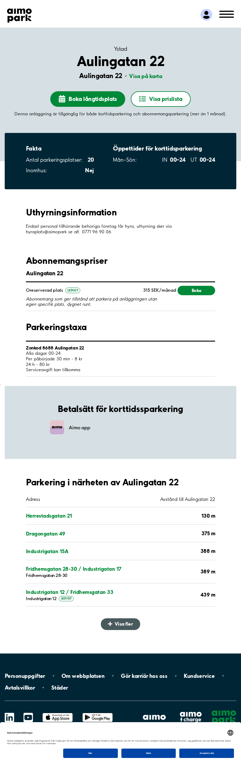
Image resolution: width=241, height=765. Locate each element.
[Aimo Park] (19, 14)
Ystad (120, 48)
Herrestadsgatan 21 (49, 515)
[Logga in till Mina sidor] (206, 14)
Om (82, 675)
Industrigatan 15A (47, 551)
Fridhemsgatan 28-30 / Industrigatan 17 (73, 568)
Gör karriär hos (144, 675)
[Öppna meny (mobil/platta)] (226, 13)
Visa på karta (145, 76)
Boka (196, 290)
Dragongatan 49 (45, 533)
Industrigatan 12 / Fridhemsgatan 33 (69, 592)
